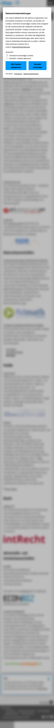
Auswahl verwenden (37, 66)
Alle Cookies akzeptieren (16, 66)
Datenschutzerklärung (21, 46)
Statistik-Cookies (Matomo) (20, 58)
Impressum (18, 74)
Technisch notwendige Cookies (21, 55)
